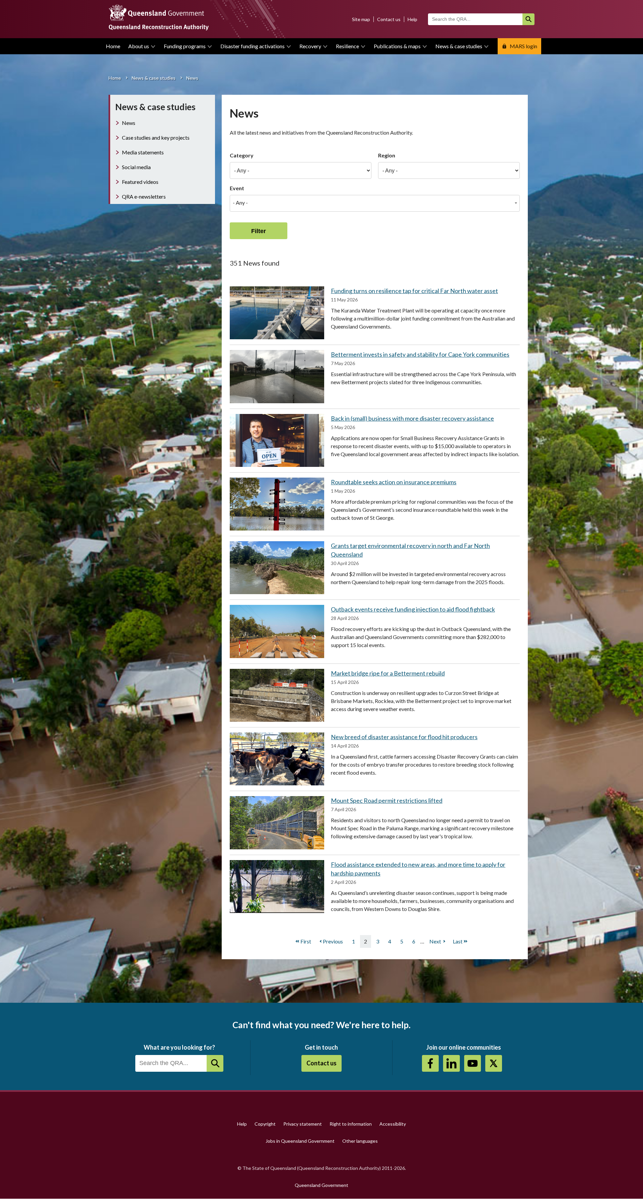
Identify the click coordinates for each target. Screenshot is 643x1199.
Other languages (360, 1141)
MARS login (523, 46)
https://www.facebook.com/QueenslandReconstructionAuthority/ (430, 1063)
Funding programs (185, 46)
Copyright (265, 1124)
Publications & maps (397, 46)
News (128, 123)
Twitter (493, 1063)
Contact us (389, 19)
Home (113, 46)
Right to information (351, 1124)
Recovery (310, 46)
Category (242, 155)
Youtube (472, 1063)
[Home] (321, 19)
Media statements (143, 152)
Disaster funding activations (252, 46)
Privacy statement (302, 1124)
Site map (361, 19)
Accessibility (392, 1124)
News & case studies (458, 46)
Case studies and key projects (156, 137)
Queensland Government (321, 1185)
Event (237, 188)
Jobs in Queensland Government (300, 1141)
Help (412, 19)
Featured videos (140, 182)
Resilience (347, 46)
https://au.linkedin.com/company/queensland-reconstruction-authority (451, 1063)
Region (386, 155)
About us (138, 46)
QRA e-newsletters (144, 196)
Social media (136, 167)
